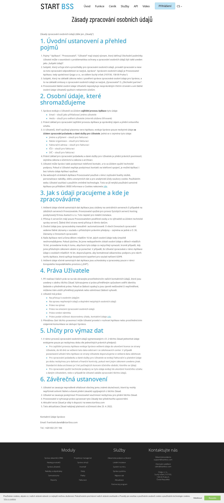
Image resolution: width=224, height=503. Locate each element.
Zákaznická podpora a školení (119, 458)
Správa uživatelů (53, 467)
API (136, 6)
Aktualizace (119, 480)
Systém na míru (119, 467)
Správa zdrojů (82, 462)
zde (105, 186)
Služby (125, 6)
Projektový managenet (83, 458)
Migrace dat (119, 475)
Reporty (54, 480)
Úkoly (83, 471)
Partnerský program (119, 484)
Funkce (99, 6)
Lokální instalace (119, 462)
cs (179, 6)
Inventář (83, 467)
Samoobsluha (53, 475)
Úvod (87, 6)
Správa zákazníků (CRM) (53, 458)
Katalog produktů (53, 462)
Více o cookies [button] (10, 499)
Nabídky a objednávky (53, 471)
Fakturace (83, 480)
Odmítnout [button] (197, 498)
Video (146, 6)
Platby (82, 475)
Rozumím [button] (212, 498)
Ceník (112, 6)
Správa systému (119, 471)
